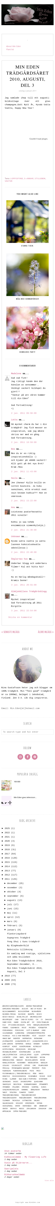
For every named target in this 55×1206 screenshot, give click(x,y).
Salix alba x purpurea (27, 1079)
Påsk (34, 1073)
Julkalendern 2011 (22, 1041)
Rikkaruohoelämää (14, 1174)
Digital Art (25, 1022)
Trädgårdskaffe (25, 1098)
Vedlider (19, 1103)
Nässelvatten (33, 1063)
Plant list (10, 49)
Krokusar (32, 1049)
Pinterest (35, 1068)
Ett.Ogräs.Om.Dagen (16, 1025)
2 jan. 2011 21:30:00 (24, 530)
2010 (7, 976)
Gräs (43, 1030)
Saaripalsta (11, 1169)
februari (12, 925)
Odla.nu (6, 1065)
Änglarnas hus (19, 559)
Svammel (24, 1090)
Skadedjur (7, 1084)
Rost (49, 1076)
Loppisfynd (16, 178)
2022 (7, 833)
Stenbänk (6, 1087)
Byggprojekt (7, 1019)
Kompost (6, 1046)
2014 (7, 866)
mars (9, 921)
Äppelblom (7, 1111)
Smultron (17, 1084)
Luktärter (6, 1057)
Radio (41, 1073)
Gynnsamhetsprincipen (36, 1033)
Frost (24, 1027)
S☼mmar (29, 178)
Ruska (5, 1079)
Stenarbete (43, 1084)
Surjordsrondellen (11, 1090)
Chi (37, 1019)
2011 (7, 879)
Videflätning (8, 1106)
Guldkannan (8, 1033)
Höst (34, 1036)
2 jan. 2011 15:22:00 (24, 501)
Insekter (16, 1038)
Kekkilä (28, 1044)
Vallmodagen (8, 1103)
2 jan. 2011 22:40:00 (24, 552)
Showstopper (26, 1081)
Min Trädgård (31, 1057)
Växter (8, 181)
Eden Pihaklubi (43, 1022)
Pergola (6, 1068)
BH (45, 1009)
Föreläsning (8, 1030)
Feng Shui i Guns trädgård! (23, 942)
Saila (14, 478)
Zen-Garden (31, 1108)
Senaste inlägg (11, 632)
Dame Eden (7, 1022)
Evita (29, 1025)
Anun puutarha (12, 1151)
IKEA (49, 1036)
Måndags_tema (8, 1060)
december (12, 883)
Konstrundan (25, 1046)
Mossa (42, 1057)
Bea (13, 449)
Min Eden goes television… (25, 797)
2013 (7, 871)
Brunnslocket (36, 1017)
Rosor (42, 1076)
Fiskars (5, 1027)
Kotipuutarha (8, 1049)
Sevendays (7, 1081)
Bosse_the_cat (22, 1017)
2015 (7, 862)
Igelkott (42, 1036)
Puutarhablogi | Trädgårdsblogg (16, 1073)
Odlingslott (17, 1065)
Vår (35, 1106)
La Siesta (36, 1052)
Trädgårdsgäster (9, 1098)
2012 (7, 875)
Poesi (32, 1071)
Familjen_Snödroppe (41, 1025)
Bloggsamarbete (9, 1011)
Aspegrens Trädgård (18, 938)
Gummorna (19, 1033)
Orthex (27, 1065)
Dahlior (48, 1019)
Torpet (31, 1092)
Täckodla (16, 1100)
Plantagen (7, 1071)
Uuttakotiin (26, 1100)
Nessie (42, 1060)
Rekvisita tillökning (20, 949)
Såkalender (35, 1090)
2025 (7, 828)
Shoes (15, 1081)
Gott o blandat (32, 1030)
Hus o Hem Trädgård (21, 1036)
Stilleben (40, 178)
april (10, 917)
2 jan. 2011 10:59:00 (24, 442)
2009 (7, 980)
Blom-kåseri (36, 1011)
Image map (7, 1038)
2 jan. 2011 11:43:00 (24, 471)
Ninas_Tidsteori (9, 1063)
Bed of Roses (36, 1009)
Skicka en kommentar (20, 617)
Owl (34, 1065)
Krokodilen (20, 1049)
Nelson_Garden (31, 1060)
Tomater (22, 1092)
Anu (13, 507)
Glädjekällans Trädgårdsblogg (29, 591)
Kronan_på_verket (10, 1052)
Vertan (39, 1103)
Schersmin (43, 1079)
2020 (7, 841)
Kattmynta (19, 1044)
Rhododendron (19, 1076)
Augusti (25, 1009)
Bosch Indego (8, 1017)
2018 (7, 849)
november (12, 888)
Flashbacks (15, 1027)
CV (42, 1019)
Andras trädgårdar (34, 1006)
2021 (7, 837)
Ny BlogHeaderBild (18, 945)
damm (16, 1022)
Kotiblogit (37, 1046)
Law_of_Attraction (10, 1054)
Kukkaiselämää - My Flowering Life (25, 1157)
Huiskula (6, 1036)
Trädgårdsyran (40, 1098)
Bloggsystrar (23, 1011)
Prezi (38, 1071)
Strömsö (25, 1087)
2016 (7, 858)
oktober (11, 892)
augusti (11, 900)
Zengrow (42, 1108)
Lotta (14, 420)
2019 (7, 845)
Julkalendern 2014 (40, 1041)
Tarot (5, 1092)
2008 (7, 984)
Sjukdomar (38, 1081)
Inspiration (26, 1038)
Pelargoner (43, 1065)
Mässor (19, 1060)
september (13, 896)
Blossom (21, 1014)
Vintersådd (27, 1106)
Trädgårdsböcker (28, 1095)
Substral (35, 1087)
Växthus (13, 1108)
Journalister (8, 1041)
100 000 (17, 781)
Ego (4, 1025)
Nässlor (44, 1063)
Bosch (39, 1014)
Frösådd (32, 1027)
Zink (50, 1108)
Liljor (36, 1054)
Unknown (15, 536)
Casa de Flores (27, 1019)
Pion (44, 1068)
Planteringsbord (16, 934)
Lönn (15, 1057)
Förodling (19, 1030)
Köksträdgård (25, 1052)
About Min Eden (13, 46)
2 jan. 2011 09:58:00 (24, 413)
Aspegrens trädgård (11, 1009)
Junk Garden (8, 1044)
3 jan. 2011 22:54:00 (24, 611)
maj (9, 913)
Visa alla (49, 1180)
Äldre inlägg (44, 632)
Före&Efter (42, 1027)
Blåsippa (31, 1014)
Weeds (21, 1108)
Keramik (37, 1044)
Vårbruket (43, 1106)
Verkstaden (29, 1103)
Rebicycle (6, 1076)
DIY (33, 1022)
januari (11, 930)
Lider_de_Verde (25, 1054)
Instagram (38, 1038)
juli (9, 904)
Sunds (43, 1087)
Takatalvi (45, 1090)
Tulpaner (6, 1100)
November (21, 1063)
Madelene (16, 373)
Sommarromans (30, 1084)
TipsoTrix (13, 1092)
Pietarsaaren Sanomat (20, 1068)
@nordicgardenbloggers (13, 1006)
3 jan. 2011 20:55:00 (24, 585)
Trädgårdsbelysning (11, 1095)
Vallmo (37, 1100)
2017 (7, 854)
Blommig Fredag (9, 1014)
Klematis (45, 1044)
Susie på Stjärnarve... (18, 1163)
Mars (22, 1057)
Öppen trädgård (20, 1111)
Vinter (17, 1106)
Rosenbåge (32, 1076)
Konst (14, 1046)
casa (16, 1019)
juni (9, 909)
